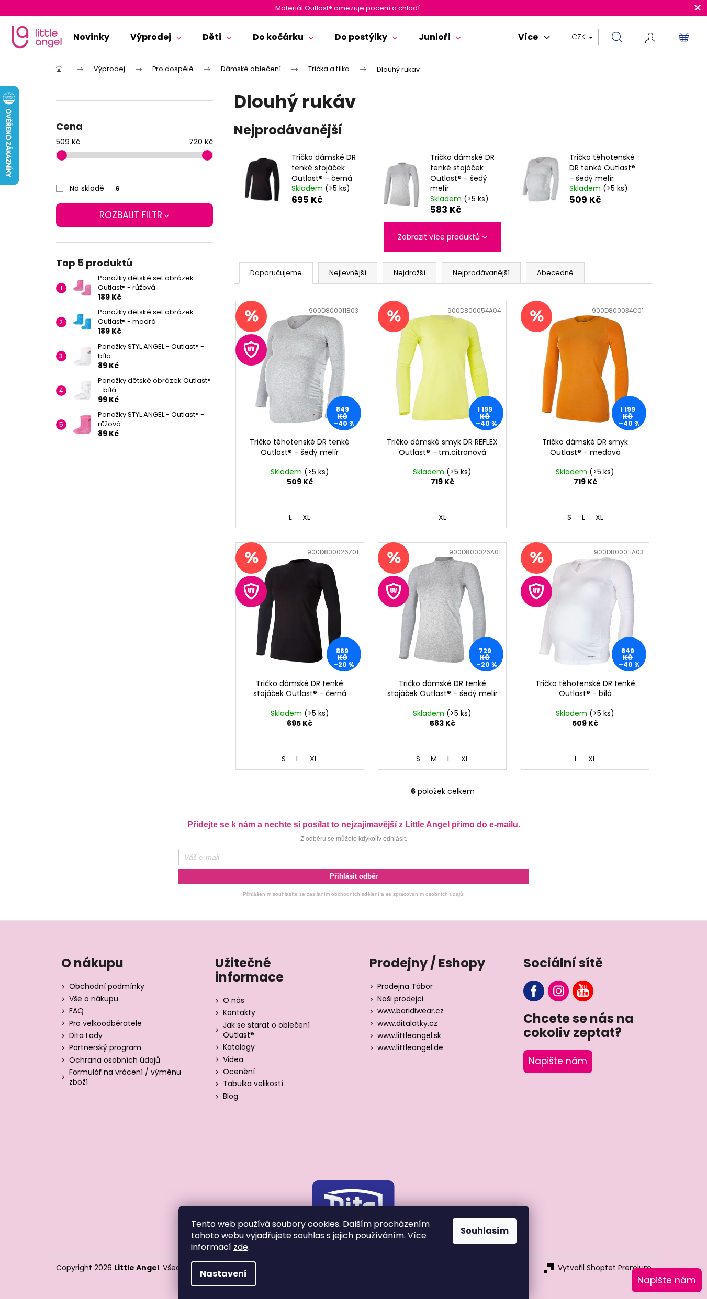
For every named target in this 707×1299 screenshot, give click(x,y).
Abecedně (555, 273)
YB (583, 991)
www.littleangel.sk (409, 1036)
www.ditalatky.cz (407, 1024)
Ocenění (239, 1072)
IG (558, 991)
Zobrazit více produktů (439, 237)
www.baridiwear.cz (410, 1011)
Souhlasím (485, 1231)
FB (533, 991)
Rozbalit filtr (130, 215)
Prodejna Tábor (405, 987)
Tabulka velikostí (253, 1084)
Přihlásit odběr (354, 876)
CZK (579, 36)
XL (306, 517)
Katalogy (239, 1047)
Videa (233, 1060)
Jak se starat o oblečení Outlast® (266, 1030)
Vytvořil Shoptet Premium (605, 1268)
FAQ (76, 1011)
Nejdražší (409, 273)
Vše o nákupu (93, 999)
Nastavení (223, 1274)
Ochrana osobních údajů (114, 1060)
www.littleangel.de (410, 1048)
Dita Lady (86, 1036)
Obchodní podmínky (106, 987)
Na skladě (95, 188)
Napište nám (558, 1061)
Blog (230, 1096)
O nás (233, 1001)
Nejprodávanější (481, 273)
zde (240, 1247)
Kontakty (239, 1013)
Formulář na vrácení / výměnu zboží (125, 1077)
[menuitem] (91, 37)
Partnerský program (105, 1048)
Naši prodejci (400, 999)
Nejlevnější (347, 273)
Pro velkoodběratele (105, 1024)
